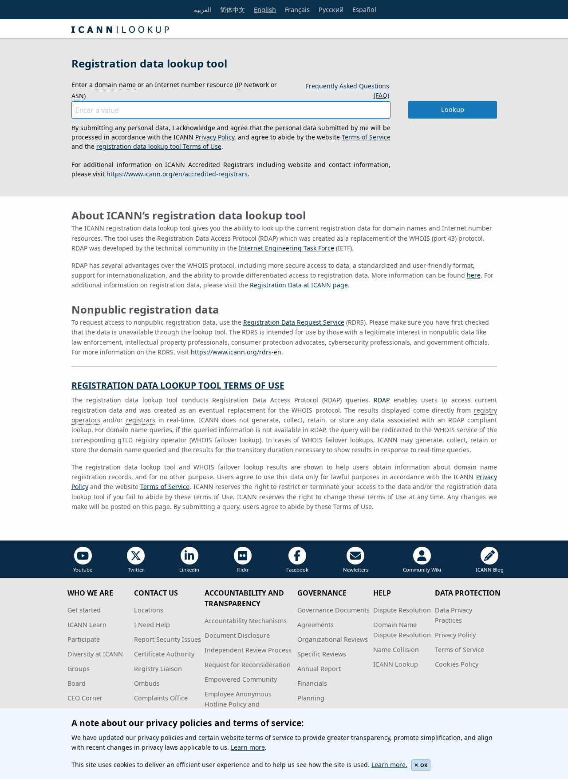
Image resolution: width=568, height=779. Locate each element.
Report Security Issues (167, 639)
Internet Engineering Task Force (286, 248)
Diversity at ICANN (95, 654)
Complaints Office (161, 698)
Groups (78, 668)
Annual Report (319, 668)
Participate (83, 639)
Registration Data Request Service (293, 322)
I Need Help (152, 624)
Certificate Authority (164, 654)
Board (76, 683)
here (474, 275)
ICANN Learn (86, 624)
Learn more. (389, 764)
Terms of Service (366, 137)
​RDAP (382, 400)
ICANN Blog (490, 569)
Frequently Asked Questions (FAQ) (347, 90)
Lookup (452, 109)
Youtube (82, 569)
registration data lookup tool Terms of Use (158, 146)
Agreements (315, 624)
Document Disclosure (237, 635)
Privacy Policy (214, 137)
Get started (84, 610)
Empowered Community (241, 679)
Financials (312, 683)
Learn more (248, 747)
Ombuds (147, 683)
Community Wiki (422, 569)
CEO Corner (85, 698)
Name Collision (396, 649)
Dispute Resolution (402, 610)
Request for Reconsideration (248, 664)
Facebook (297, 569)
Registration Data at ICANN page (299, 285)
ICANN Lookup (395, 664)
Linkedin (189, 569)
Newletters (355, 569)
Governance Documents (333, 610)
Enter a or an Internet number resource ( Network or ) (174, 90)
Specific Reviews (321, 654)
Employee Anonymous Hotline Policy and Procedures (238, 704)
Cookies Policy (456, 664)
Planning (310, 698)
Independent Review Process (248, 650)
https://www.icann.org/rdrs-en (236, 352)
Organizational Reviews (332, 639)
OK (423, 765)
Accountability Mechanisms (246, 620)
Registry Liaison (158, 668)
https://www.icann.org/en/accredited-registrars (177, 174)
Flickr (243, 569)
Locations (148, 610)
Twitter (136, 569)
